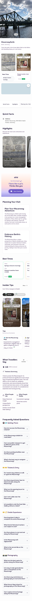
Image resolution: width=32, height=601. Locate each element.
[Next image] (29, 19)
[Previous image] (3, 19)
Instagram (21, 294)
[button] (8, 62)
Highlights (15, 104)
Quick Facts (6, 104)
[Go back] (2, 2)
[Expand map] (28, 85)
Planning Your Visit (26, 104)
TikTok (9, 294)
